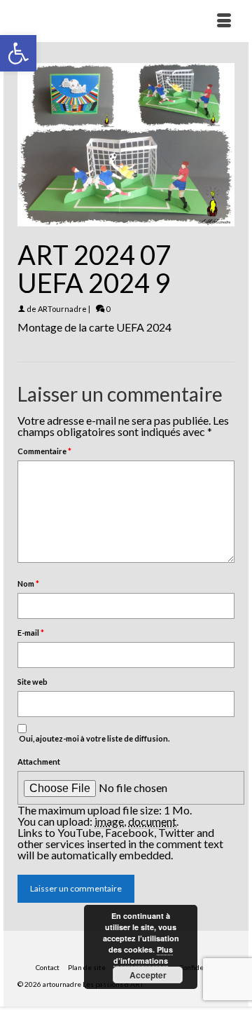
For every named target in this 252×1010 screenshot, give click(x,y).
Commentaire (44, 451)
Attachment (39, 761)
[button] (18, 53)
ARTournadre (62, 308)
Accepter (148, 975)
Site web (33, 681)
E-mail (31, 632)
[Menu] (223, 21)
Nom (28, 583)
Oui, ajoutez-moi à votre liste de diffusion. (93, 738)
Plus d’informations (143, 955)
